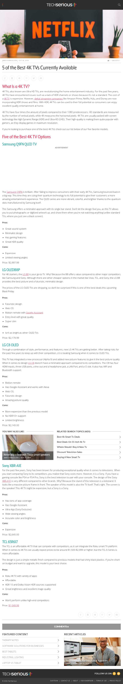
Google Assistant (34, 312)
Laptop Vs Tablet (11, 662)
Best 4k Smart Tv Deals (68, 437)
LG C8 (31, 362)
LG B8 (26, 274)
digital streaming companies (48, 98)
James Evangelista (9, 60)
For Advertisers (87, 680)
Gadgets (115, 60)
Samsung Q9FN (14, 191)
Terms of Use (101, 680)
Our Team (54, 680)
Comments (60, 627)
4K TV (7, 98)
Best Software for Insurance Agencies (87, 660)
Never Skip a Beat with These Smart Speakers (27, 454)
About (75, 680)
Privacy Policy (115, 680)
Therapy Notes (10, 640)
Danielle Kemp (71, 664)
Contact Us (65, 680)
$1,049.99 (14, 605)
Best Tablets (9, 651)
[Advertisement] (61, 168)
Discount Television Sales (69, 452)
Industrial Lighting (13, 657)
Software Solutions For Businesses (23, 645)
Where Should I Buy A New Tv (72, 447)
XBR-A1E (6, 480)
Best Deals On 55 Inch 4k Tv (71, 442)
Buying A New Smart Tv (68, 457)
